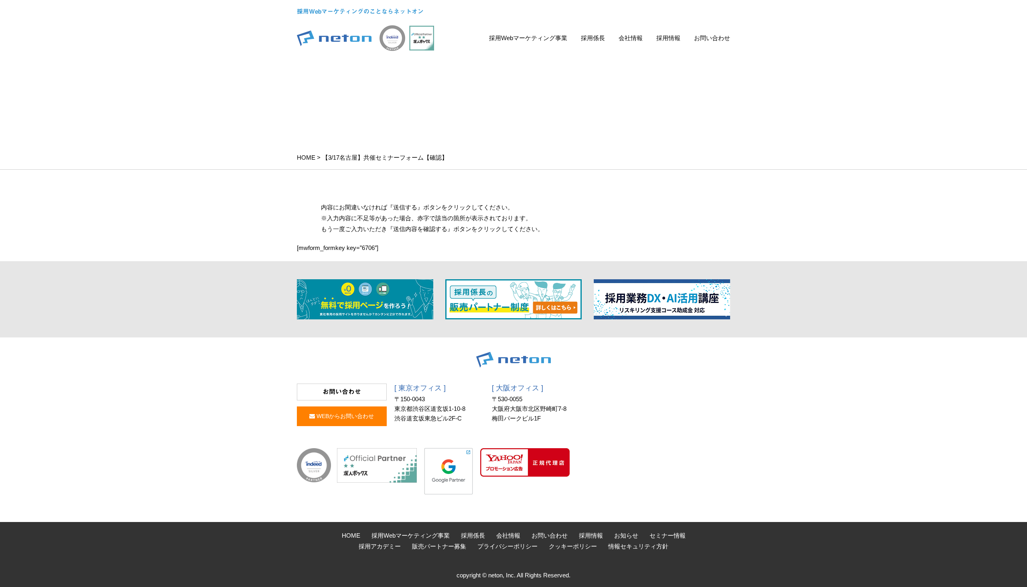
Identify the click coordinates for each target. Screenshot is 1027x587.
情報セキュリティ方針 (638, 546)
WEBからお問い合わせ (344, 416)
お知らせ (626, 535)
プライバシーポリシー (507, 546)
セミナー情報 (667, 535)
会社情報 (631, 38)
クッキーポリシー (573, 546)
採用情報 (668, 38)
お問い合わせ (712, 38)
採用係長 (593, 38)
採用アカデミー (380, 546)
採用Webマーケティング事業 (528, 38)
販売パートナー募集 (439, 546)
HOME (306, 157)
